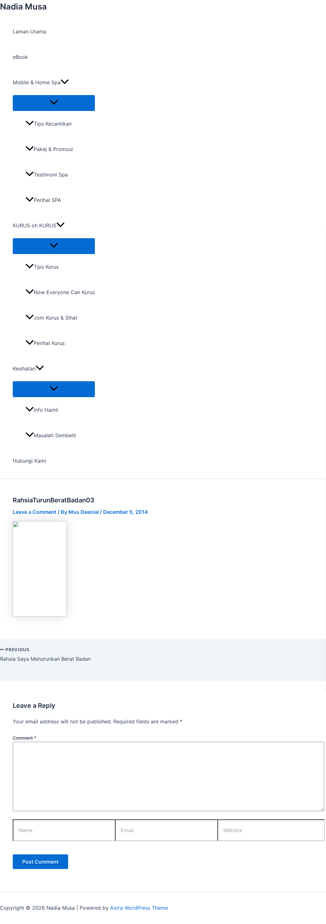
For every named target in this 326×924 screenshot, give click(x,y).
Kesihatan (24, 368)
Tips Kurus (46, 267)
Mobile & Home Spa (36, 82)
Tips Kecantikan (53, 124)
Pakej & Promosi (53, 149)
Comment (24, 738)
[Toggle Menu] (54, 102)
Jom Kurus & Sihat (55, 317)
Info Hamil (46, 410)
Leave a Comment (34, 512)
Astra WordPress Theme (139, 908)
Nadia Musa (23, 6)
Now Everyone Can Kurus (64, 292)
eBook (20, 57)
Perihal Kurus (49, 343)
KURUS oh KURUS (34, 225)
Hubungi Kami (29, 461)
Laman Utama (29, 31)
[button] (64, 82)
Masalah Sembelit (55, 435)
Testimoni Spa (51, 174)
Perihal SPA (47, 200)
